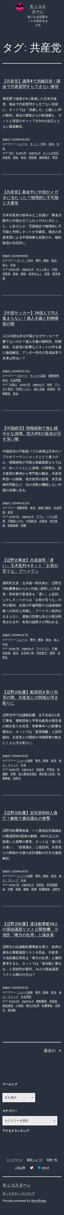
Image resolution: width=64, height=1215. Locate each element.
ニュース (22, 144)
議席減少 (44, 157)
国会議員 (7, 1005)
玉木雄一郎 (27, 653)
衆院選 (33, 157)
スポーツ (22, 375)
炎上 (5, 264)
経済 (10, 512)
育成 (15, 393)
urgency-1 (38, 384)
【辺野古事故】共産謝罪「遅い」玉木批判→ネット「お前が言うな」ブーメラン (30, 565)
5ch (11, 153)
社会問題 (15, 380)
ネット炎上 (42, 269)
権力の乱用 (32, 1005)
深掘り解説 (44, 507)
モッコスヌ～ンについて (18, 1193)
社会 (13, 264)
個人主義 (39, 389)
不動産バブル (15, 521)
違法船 (12, 1010)
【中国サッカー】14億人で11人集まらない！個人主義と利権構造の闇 (30, 318)
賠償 (34, 889)
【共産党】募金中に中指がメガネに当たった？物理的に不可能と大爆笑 (30, 197)
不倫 (54, 648)
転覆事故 (44, 889)
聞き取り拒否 (47, 773)
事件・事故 (42, 260)
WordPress (38, 1200)
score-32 (25, 384)
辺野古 (17, 778)
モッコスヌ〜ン (16, 1185)
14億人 (13, 384)
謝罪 (52, 653)
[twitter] (31, 1167)
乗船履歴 (41, 1001)
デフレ (40, 516)
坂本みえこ (35, 273)
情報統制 (13, 525)
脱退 (18, 889)
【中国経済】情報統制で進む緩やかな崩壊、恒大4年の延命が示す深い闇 (31, 433)
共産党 (6, 157)
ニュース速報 (25, 760)
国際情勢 (53, 375)
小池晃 (19, 1005)
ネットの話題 (38, 375)
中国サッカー (23, 389)
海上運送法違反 (27, 773)
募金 (15, 273)
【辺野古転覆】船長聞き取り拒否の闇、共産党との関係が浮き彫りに (30, 697)
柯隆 (23, 525)
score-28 (21, 153)
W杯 (49, 384)
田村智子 (42, 653)
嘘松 (23, 273)
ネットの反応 (51, 153)
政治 (51, 144)
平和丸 (50, 769)
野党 (55, 157)
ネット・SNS (38, 144)
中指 (54, 269)
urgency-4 (34, 153)
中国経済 (31, 521)
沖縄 (13, 773)
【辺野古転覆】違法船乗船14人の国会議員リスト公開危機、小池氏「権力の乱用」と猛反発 (30, 929)
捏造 (47, 273)
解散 (26, 889)
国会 (15, 157)
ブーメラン (42, 648)
